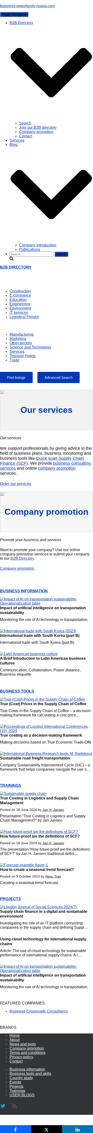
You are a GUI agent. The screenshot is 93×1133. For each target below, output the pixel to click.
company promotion (57, 468)
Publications (29, 249)
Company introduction (37, 245)
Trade (14, 360)
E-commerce (20, 295)
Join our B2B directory (38, 127)
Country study (21, 1078)
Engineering (20, 304)
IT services (19, 312)
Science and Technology (30, 347)
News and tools (23, 1044)
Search (25, 123)
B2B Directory (22, 558)
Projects (16, 1086)
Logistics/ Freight (24, 317)
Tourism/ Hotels (23, 356)
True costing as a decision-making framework (41, 735)
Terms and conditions (28, 1053)
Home (15, 1035)
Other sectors (21, 343)
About (15, 1040)
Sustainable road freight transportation (35, 758)
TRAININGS (10, 786)
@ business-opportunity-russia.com (39, 1123)
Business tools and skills (30, 1074)
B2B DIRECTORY (15, 267)
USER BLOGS (22, 1095)
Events (15, 1082)
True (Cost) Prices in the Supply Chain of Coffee (43, 704)
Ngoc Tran (53, 876)
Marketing (18, 339)
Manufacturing (22, 334)
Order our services (15, 484)
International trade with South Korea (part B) (39, 636)
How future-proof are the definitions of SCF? (40, 836)
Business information (27, 1069)
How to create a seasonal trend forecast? (37, 870)
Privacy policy (21, 1057)
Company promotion (36, 132)
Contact (25, 136)
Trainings (17, 1091)
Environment (20, 308)
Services (17, 140)
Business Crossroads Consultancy (39, 1011)
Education (18, 300)
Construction (20, 291)
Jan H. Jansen (53, 810)
